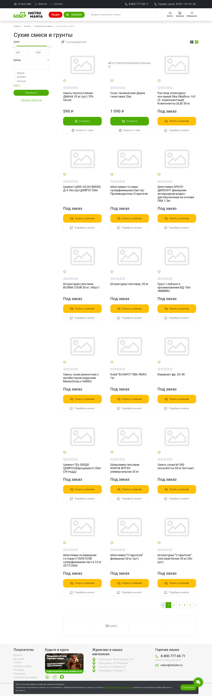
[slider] (14, 46)
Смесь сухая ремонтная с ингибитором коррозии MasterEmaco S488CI (81, 378)
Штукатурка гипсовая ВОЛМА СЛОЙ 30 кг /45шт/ (81, 285)
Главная (17, 26)
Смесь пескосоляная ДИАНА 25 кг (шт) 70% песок (78, 96)
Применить (31, 92)
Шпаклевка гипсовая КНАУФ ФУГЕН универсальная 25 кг (124, 468)
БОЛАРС (21, 77)
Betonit (20, 73)
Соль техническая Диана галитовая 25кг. (127, 94)
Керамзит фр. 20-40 (171, 374)
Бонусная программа (25, 677)
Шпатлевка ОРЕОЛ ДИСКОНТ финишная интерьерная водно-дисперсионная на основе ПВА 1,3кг (176, 193)
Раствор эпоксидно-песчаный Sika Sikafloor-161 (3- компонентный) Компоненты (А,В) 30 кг (177, 98)
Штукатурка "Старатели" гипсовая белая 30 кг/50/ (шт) (175, 558)
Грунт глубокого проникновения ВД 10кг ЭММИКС (174, 287)
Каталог (27, 26)
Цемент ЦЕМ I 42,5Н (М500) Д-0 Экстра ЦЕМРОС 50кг (82, 188)
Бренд (17, 60)
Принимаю (188, 687)
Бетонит (21, 81)
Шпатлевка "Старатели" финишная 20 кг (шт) (126, 556)
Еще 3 (17, 85)
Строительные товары (43, 26)
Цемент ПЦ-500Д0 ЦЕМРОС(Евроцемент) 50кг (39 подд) (82, 468)
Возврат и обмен (23, 666)
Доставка (19, 658)
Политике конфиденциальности (118, 687)
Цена (16, 41)
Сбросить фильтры (31, 100)
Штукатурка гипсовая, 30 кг (129, 284)
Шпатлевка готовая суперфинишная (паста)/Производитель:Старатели (129, 190)
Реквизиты (19, 673)
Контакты (19, 670)
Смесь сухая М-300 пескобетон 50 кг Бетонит (176, 466)
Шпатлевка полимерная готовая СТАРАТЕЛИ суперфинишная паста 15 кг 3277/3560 (82, 560)
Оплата (18, 662)
